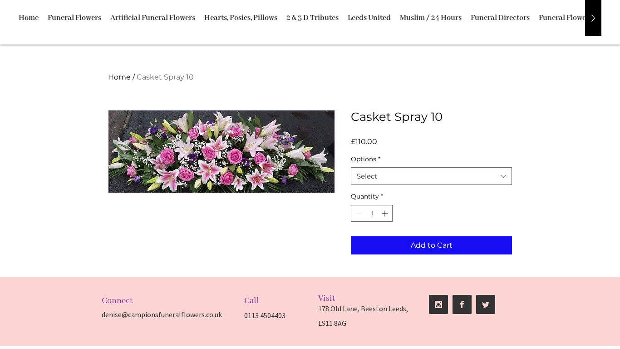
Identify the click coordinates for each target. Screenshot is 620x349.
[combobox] (431, 176)
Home (119, 77)
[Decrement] (358, 213)
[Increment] (385, 213)
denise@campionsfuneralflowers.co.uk (162, 314)
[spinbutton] (372, 213)
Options (365, 159)
